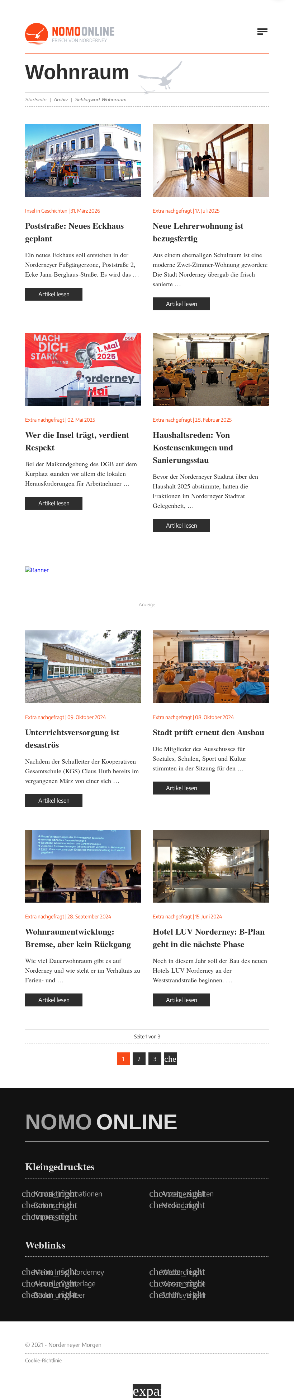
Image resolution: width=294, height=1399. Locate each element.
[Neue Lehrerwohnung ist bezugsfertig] (211, 160)
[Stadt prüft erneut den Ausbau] (211, 666)
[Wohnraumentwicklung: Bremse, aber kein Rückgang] (83, 866)
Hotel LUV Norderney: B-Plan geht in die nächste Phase (209, 937)
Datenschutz (53, 1205)
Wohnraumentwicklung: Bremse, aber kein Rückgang (78, 937)
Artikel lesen (54, 294)
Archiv (61, 99)
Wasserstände (183, 1283)
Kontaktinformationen (68, 1193)
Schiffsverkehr (183, 1294)
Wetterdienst (181, 1271)
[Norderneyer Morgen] (70, 34)
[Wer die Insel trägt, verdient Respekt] (83, 369)
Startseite (36, 99)
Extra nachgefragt (172, 211)
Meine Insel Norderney (69, 1271)
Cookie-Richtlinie (43, 1360)
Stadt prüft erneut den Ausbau (208, 732)
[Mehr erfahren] (147, 582)
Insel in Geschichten (46, 211)
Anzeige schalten (187, 1193)
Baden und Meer (59, 1294)
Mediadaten (179, 1205)
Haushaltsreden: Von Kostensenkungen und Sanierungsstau (193, 447)
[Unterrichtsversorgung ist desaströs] (83, 666)
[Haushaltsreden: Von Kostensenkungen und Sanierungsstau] (211, 369)
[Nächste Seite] (170, 1058)
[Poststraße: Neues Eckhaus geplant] (83, 160)
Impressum (51, 1216)
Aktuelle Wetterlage (64, 1283)
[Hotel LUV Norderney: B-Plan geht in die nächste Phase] (211, 866)
